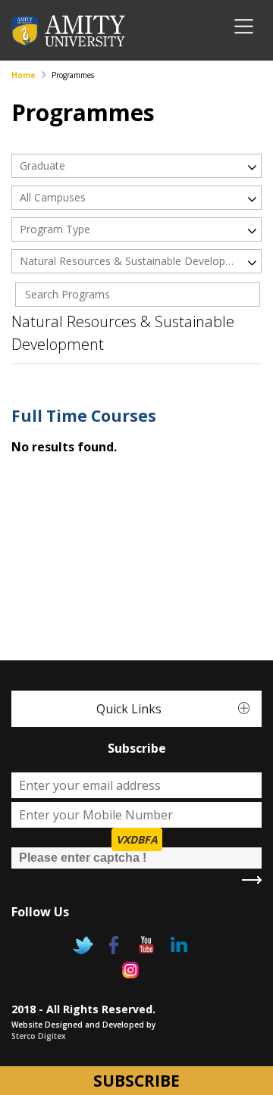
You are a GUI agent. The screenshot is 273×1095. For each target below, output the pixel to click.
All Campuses (53, 197)
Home (23, 75)
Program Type (55, 229)
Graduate (42, 165)
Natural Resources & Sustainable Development (128, 261)
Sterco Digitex (38, 1036)
